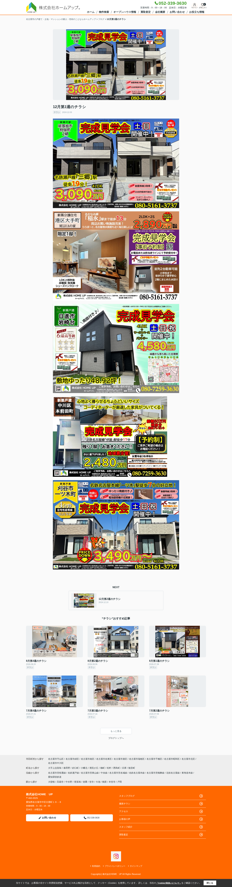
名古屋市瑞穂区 (137, 759)
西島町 (117, 768)
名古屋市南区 (87, 759)
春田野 (67, 768)
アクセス (123, 811)
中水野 (68, 782)
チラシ (57, 112)
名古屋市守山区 (56, 759)
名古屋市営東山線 (90, 773)
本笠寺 (112, 782)
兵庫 (124, 768)
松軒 (109, 768)
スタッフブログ (127, 796)
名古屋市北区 (188, 759)
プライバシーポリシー (115, 866)
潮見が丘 (94, 768)
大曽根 (51, 782)
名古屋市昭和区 (172, 759)
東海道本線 (187, 773)
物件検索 (104, 12)
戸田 (119, 782)
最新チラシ (124, 803)
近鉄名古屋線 (173, 773)
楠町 (102, 768)
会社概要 (160, 12)
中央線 (104, 773)
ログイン (194, 7)
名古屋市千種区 (154, 759)
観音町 (131, 768)
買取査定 (146, 12)
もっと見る (116, 731)
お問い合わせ (177, 12)
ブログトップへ (116, 738)
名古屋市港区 (120, 759)
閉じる (210, 883)
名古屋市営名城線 (118, 773)
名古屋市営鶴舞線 (156, 773)
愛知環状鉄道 (54, 777)
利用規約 (96, 866)
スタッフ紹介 (125, 827)
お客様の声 (124, 819)
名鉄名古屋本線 (137, 773)
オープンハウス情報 (124, 12)
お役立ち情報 (196, 12)
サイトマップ (136, 866)
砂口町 (75, 768)
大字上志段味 (55, 768)
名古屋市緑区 (72, 759)
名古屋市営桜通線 (57, 773)
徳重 (85, 782)
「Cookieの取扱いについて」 (168, 883)
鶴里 (104, 782)
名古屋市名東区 (104, 759)
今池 (98, 782)
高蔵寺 (60, 782)
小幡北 (84, 768)
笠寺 (91, 782)
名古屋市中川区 (56, 763)
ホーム (91, 12)
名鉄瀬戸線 (74, 773)
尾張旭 (77, 782)
